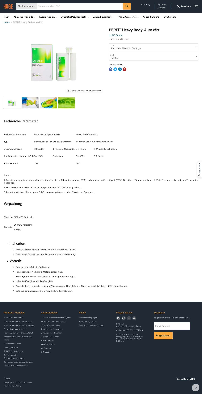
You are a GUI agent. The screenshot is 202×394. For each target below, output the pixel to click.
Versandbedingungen (88, 317)
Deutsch (161, 8)
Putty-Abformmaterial (13, 317)
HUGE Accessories (127, 16)
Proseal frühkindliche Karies (16, 365)
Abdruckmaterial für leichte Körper (19, 321)
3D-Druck (45, 352)
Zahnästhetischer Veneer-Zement (18, 362)
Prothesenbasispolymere (52, 329)
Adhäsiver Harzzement (13, 351)
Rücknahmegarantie (87, 321)
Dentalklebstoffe (11, 347)
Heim (6, 16)
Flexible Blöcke (48, 344)
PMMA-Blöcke (47, 340)
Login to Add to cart (119, 39)
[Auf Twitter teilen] (115, 69)
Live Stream (170, 16)
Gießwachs (46, 348)
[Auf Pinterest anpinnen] (124, 69)
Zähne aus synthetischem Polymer (56, 317)
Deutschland (186, 379)
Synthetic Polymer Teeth (74, 16)
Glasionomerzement (12, 343)
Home (7, 22)
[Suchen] (127, 6)
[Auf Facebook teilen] (110, 69)
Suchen (7, 378)
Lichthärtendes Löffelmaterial (54, 321)
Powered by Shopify (12, 386)
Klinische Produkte (24, 16)
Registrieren (163, 335)
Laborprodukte (47, 16)
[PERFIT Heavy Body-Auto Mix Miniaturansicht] (12, 103)
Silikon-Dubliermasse (50, 325)
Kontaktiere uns (151, 16)
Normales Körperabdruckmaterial (18, 333)
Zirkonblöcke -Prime (50, 336)
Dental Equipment (102, 16)
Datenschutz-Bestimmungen (91, 325)
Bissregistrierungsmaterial (15, 329)
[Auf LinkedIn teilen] (120, 69)
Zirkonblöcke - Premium (51, 333)
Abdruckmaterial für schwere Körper (19, 325)
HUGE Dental (115, 35)
